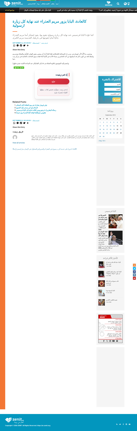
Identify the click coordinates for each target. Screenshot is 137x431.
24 (107, 133)
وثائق (52, 3)
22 (100, 133)
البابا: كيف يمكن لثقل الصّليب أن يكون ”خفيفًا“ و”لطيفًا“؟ (113, 272)
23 (103, 133)
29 (100, 136)
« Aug (100, 140)
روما (38, 3)
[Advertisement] (110, 44)
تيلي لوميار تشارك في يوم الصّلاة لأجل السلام (31, 105)
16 (103, 129)
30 (103, 136)
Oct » (104, 140)
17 (107, 129)
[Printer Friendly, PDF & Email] (19, 67)
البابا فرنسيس (31, 3)
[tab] (104, 316)
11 (110, 126)
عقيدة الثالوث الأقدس (111, 300)
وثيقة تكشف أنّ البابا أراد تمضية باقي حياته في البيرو (65, 10)
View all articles (19, 143)
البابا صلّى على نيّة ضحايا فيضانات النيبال (27, 10)
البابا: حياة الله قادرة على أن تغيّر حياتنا (113, 263)
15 (100, 129)
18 (110, 129)
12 (114, 126)
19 (114, 129)
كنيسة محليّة (36, 43)
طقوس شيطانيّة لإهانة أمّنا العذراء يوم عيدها (31, 113)
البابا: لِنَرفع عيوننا (110, 290)
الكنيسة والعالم (45, 3)
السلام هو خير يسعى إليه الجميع (27, 108)
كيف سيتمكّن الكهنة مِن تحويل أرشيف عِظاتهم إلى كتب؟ (108, 10)
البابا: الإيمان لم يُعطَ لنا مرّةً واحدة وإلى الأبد (102, 233)
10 (107, 126)
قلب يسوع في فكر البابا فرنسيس (112, 282)
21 (121, 129)
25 (110, 133)
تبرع (57, 3)
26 (114, 133)
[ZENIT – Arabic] (15, 4)
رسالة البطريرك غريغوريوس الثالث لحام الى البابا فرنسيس (36, 110)
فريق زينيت (44, 43)
